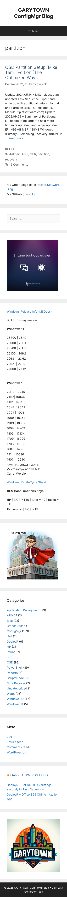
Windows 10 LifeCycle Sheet (26, 482)
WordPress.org (17, 752)
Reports (12, 673)
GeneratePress (33, 891)
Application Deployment (23, 610)
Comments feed (18, 747)
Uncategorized (17, 688)
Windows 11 (15, 704)
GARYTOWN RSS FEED (29, 775)
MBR (33, 154)
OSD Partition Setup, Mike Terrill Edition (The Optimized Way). (31, 72)
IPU (9, 657)
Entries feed (15, 742)
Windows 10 (15, 699)
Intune (11, 652)
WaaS (11, 693)
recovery (11, 159)
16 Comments (18, 164)
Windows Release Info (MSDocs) (29, 311)
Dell (9, 636)
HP (9, 646)
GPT (25, 154)
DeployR (12, 641)
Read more (16, 138)
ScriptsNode (15, 678)
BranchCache (16, 626)
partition (43, 154)
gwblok (29, 194)
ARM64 (12, 615)
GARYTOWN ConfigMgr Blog (33, 13)
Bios (10, 620)
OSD (12, 149)
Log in (11, 736)
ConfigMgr (14, 631)
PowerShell (14, 667)
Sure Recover (16, 683)
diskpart (14, 154)
